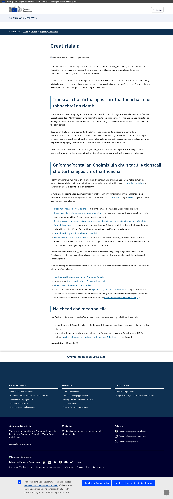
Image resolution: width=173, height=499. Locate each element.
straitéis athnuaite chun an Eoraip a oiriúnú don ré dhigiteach (90, 337)
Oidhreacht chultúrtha (19, 403)
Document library (70, 403)
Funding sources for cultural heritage (78, 399)
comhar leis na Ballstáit (134, 183)
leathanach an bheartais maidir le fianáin (41, 485)
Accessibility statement (20, 444)
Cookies (69, 467)
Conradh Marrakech (63, 225)
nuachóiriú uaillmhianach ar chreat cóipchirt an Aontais (79, 277)
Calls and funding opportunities (75, 395)
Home (25, 32)
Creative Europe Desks (124, 391)
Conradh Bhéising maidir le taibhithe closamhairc (76, 233)
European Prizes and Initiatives (22, 407)
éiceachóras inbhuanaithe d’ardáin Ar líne (73, 285)
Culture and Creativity (20, 426)
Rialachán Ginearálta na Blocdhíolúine (71, 237)
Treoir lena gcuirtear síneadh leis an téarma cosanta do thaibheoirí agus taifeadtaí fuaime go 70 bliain (100, 221)
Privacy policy (83, 467)
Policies (34, 32)
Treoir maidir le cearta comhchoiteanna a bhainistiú (77, 213)
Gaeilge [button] (159, 10)
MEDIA (130, 197)
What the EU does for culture (21, 391)
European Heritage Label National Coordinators (134, 395)
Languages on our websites (48, 467)
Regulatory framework (49, 32)
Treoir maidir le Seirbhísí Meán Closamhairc (86, 281)
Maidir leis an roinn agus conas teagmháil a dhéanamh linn (82, 432)
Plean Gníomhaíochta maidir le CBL (120, 297)
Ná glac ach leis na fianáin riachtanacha (134, 483)
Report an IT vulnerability (20, 467)
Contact (80, 462)
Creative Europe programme (21, 399)
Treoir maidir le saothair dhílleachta (70, 208)
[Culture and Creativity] (22, 8)
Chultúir (116, 197)
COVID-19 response (71, 391)
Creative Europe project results (75, 407)
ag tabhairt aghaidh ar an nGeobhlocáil (109, 289)
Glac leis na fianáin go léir (96, 483)
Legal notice (98, 467)
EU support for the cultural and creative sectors (29, 395)
